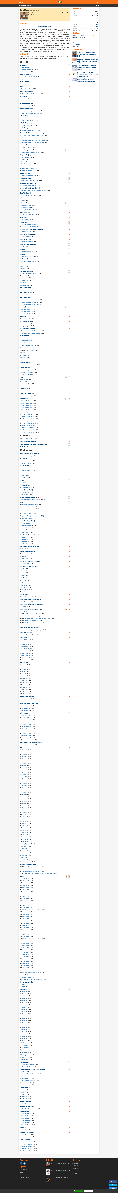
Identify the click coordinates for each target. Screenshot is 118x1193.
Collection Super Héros (26, 123)
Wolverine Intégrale (25, 363)
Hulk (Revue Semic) (25, 578)
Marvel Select (23, 637)
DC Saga (22, 480)
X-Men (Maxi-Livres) (25, 389)
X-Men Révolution (24, 1111)
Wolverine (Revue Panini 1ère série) (29, 1055)
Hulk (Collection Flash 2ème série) (29, 566)
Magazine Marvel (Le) (25, 594)
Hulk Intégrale (23, 203)
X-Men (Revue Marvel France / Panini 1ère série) (32, 1069)
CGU (21, 1172)
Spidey (21, 747)
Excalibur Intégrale (25, 173)
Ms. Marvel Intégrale (25, 259)
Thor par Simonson (24, 336)
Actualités (75, 1163)
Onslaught (22, 264)
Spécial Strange (24, 713)
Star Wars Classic (24, 307)
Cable (21, 473)
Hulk (21, 198)
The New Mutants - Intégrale (27, 328)
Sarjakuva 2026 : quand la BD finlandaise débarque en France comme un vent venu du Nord (87, 75)
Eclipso (21, 502)
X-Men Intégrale (24, 398)
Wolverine (22, 353)
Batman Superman (24, 466)
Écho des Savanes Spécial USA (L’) (28, 497)
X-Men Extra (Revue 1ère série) (28, 1106)
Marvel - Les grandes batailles (28, 234)
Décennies (22, 138)
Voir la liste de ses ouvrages (45, 26)
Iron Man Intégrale (25, 222)
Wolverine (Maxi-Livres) (26, 358)
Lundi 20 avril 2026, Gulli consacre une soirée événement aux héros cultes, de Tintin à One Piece (85, 61)
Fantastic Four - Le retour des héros (29, 535)
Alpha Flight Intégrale (25, 74)
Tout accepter (78, 1191)
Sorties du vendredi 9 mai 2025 (60, 1163)
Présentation (24, 1169)
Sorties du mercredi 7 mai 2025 (60, 1170)
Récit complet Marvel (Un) (26, 271)
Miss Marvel (23, 254)
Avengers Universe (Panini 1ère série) (29, 453)
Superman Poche (24, 975)
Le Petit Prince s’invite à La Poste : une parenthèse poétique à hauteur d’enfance (86, 67)
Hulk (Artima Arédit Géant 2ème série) (30, 561)
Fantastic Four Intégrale (26, 178)
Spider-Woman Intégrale (26, 298)
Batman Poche (23, 458)
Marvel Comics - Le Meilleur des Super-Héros (31, 604)
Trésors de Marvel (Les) (26, 343)
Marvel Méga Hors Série (26, 632)
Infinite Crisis (23, 217)
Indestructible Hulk (25, 212)
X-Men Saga (23, 1127)
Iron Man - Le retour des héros (28, 583)
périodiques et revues (81, 42)
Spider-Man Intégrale (25, 288)
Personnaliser (88, 1191)
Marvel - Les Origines (25, 239)
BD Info (21, 5)
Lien (97, 24)
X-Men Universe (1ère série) (27, 1132)
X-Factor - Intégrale (25, 367)
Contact (22, 1175)
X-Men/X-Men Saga (25, 1139)
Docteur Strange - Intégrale (27, 150)
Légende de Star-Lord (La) (26, 439)
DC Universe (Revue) (25, 485)
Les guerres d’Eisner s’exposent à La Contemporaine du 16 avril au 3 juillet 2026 (87, 54)
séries (77, 39)
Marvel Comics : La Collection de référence (31, 609)
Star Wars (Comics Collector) (27, 844)
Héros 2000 (23, 556)
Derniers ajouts (24, 1177)
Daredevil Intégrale (25, 128)
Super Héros (23, 316)
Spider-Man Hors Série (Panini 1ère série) (31, 742)
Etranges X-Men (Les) (25, 155)
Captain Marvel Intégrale (26, 108)
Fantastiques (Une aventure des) (28, 183)
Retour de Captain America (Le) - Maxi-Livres (32, 444)
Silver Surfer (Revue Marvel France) (29, 704)
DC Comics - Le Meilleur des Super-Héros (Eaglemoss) (34, 133)
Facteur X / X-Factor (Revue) (27, 521)
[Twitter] (24, 1163)
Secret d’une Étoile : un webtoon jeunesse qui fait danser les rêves (86, 80)
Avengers (22, 86)
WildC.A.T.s (22, 1050)
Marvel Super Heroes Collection (28, 244)
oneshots (78, 41)
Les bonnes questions (79, 1171)
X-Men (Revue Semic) (25, 1087)
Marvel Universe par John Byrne (28, 441)
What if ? (22, 348)
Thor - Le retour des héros (26, 982)
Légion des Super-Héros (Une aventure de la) (31, 229)
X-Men (21, 377)
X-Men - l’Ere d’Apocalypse (27, 394)
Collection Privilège (25, 116)
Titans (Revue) (23, 989)
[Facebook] (21, 1163)
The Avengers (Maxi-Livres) (27, 321)
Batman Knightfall (24, 96)
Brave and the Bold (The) (26, 104)
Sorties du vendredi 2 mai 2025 (60, 1177)
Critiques (75, 1166)
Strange (22, 876)
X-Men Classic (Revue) (25, 1101)
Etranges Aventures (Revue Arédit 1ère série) (32, 516)
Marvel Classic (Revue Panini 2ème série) (30, 599)
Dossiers (75, 1168)
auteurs (78, 44)
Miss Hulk (22, 249)
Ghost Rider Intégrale (25, 193)
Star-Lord (22, 447)
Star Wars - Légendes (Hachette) (28, 864)
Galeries (74, 1173)
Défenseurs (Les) (24, 145)
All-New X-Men (23, 65)
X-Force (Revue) (24, 1062)
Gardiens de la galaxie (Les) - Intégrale (30, 188)
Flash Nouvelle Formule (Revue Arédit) (30, 546)
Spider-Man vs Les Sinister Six (27, 293)
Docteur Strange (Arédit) (26, 490)
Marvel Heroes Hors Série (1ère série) (29, 628)
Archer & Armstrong (25, 82)
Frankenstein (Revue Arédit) (27, 551)
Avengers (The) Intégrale (26, 91)
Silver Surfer (23, 283)
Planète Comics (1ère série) (27, 696)
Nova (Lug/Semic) (24, 662)
